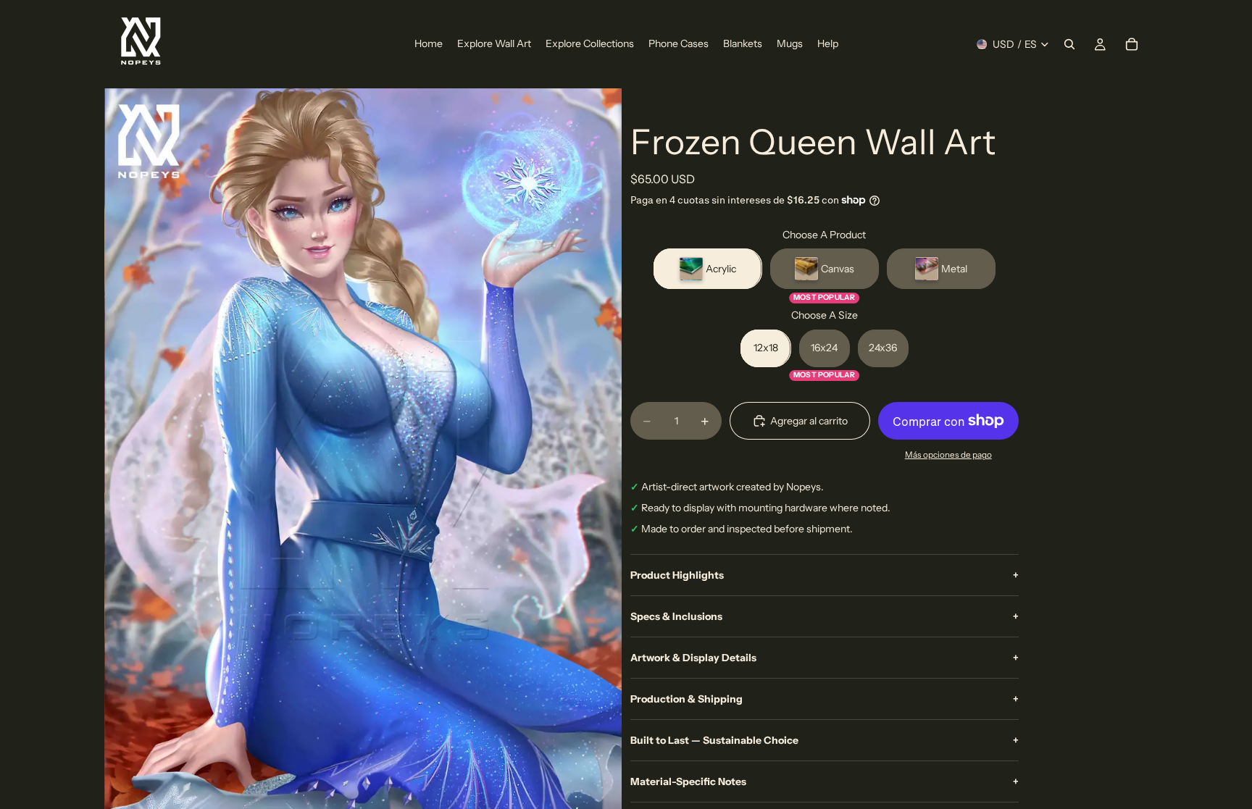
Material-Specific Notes (824, 781)
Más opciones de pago (948, 455)
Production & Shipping (824, 698)
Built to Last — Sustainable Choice (824, 740)
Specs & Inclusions (824, 616)
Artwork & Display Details (824, 657)
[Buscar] (1069, 44)
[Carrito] (1132, 44)
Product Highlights (824, 575)
